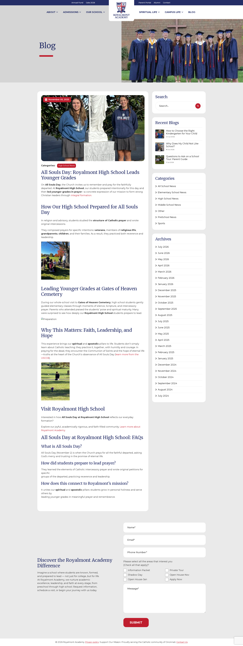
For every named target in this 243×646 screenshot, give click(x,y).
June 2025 (164, 327)
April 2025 (163, 340)
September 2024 (167, 383)
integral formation (81, 195)
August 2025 (165, 315)
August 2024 (165, 389)
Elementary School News (172, 192)
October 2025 (165, 302)
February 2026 (166, 278)
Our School (94, 12)
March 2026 (164, 271)
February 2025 (166, 352)
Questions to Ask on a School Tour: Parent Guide (182, 158)
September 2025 (167, 309)
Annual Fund (77, 3)
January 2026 (165, 284)
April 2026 (163, 265)
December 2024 (167, 364)
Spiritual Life (148, 12)
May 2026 (163, 259)
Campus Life (173, 12)
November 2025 (167, 296)
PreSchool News (167, 217)
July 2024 (163, 395)
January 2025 (165, 358)
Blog (191, 12)
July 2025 (163, 321)
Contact (166, 3)
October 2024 (166, 377)
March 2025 (164, 346)
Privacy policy (92, 642)
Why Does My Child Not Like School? (182, 145)
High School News (66, 165)
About (51, 12)
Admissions (70, 12)
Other (161, 211)
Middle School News (169, 204)
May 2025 (163, 333)
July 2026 (163, 246)
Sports (161, 223)
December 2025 (167, 290)
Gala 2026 (90, 3)
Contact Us (182, 642)
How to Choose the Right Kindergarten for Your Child (181, 132)
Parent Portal (145, 3)
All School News (167, 186)
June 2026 (164, 253)
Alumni (157, 3)
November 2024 (167, 371)
